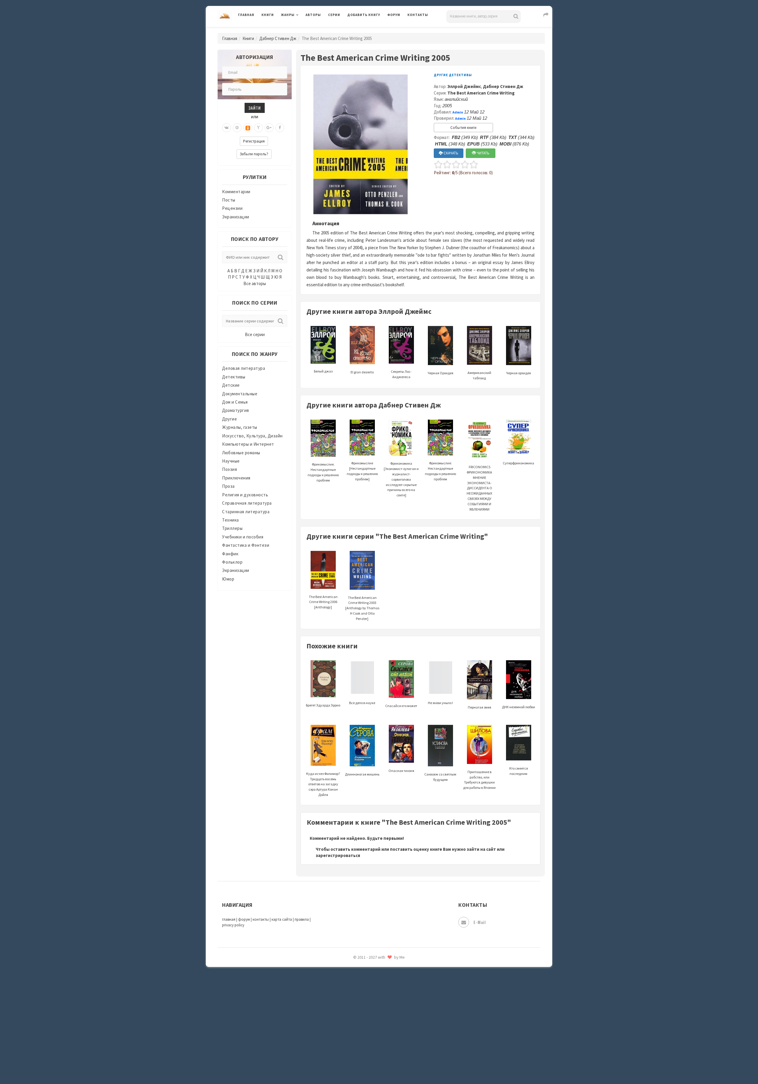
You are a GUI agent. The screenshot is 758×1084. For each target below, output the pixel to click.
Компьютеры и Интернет (248, 444)
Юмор (228, 579)
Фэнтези (356, 984)
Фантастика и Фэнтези (245, 545)
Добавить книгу (363, 15)
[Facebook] (279, 127)
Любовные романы (241, 452)
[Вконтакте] (226, 127)
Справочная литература (247, 503)
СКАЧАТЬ (450, 153)
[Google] (269, 127)
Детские (231, 385)
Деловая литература (368, 30)
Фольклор (232, 562)
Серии (334, 15)
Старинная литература (245, 511)
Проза (228, 486)
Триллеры (232, 528)
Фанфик (230, 554)
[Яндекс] (258, 127)
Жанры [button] (288, 15)
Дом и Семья (235, 402)
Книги (267, 15)
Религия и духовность (245, 495)
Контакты (417, 15)
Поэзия (229, 469)
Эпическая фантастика (371, 1011)
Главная (246, 15)
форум (244, 919)
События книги (463, 127)
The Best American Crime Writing (481, 93)
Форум (393, 15)
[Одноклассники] (247, 127)
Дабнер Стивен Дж (277, 38)
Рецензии (232, 208)
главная (228, 919)
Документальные (239, 393)
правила (302, 919)
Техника (230, 520)
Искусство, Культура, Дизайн (252, 436)
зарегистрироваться (338, 855)
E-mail (479, 922)
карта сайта (282, 919)
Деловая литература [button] (301, 30)
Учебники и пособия (242, 537)
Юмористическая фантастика (378, 1064)
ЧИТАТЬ (482, 153)
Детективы (233, 377)
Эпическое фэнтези (368, 1024)
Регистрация (254, 141)
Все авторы (254, 283)
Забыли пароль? (254, 153)
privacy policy (233, 925)
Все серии (255, 334)
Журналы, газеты (239, 427)
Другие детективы (453, 75)
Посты (228, 200)
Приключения (236, 478)
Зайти (254, 108)
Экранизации (235, 217)
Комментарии (236, 191)
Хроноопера (360, 997)
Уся (351, 971)
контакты (261, 919)
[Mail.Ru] (237, 127)
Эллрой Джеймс (464, 86)
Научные (231, 461)
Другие (229, 419)
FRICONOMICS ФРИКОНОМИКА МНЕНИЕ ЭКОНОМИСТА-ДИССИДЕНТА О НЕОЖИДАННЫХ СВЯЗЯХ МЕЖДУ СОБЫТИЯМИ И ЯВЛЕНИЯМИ (479, 488)
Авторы (313, 15)
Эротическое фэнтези (370, 1050)
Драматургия (235, 410)
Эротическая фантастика (374, 1037)
